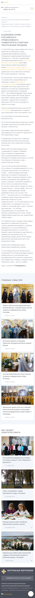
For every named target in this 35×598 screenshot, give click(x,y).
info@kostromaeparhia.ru (11, 7)
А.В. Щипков (5, 110)
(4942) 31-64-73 (9, 9)
